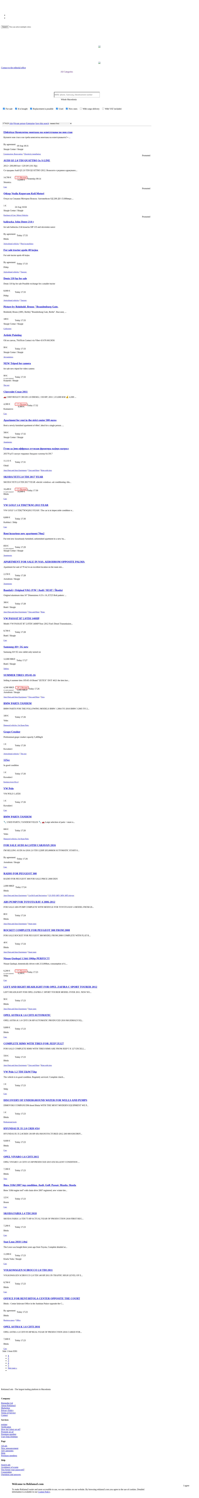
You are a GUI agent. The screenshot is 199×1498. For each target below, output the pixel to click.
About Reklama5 (8, 1405)
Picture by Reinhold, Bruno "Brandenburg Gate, (31, 306)
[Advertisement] (76, 116)
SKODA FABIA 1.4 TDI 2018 (20, 1213)
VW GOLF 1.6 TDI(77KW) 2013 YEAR (26, 505)
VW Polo (9, 788)
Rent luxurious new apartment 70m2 (24, 533)
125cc (7, 760)
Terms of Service (8, 1413)
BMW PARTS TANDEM (18, 703)
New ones (72, 109)
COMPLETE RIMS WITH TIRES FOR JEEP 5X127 (34, 1043)
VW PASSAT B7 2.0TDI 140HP (21, 618)
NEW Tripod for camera (17, 363)
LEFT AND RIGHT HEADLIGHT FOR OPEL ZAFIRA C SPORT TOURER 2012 (50, 986)
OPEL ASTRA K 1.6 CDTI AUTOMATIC (27, 1015)
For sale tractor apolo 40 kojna (21, 250)
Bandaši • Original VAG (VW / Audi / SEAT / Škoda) (33, 590)
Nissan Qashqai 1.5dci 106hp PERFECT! (27, 958)
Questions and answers (11, 1474)
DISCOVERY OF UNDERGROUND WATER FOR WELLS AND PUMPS (45, 1100)
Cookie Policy (44, 1492)
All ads (4, 1446)
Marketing (5, 1408)
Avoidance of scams (9, 1467)
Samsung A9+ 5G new (16, 646)
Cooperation (6, 1472)
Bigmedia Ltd (7, 1403)
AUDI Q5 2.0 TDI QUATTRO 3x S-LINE (27, 160)
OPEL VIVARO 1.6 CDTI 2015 (21, 1156)
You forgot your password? (12, 1470)
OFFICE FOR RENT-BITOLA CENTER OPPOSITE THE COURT (42, 1298)
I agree (186, 1485)
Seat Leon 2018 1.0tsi (15, 1241)
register (4, 1424)
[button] (73, 71)
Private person (19, 123)
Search (5, 27)
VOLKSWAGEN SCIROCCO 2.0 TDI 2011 (28, 1270)
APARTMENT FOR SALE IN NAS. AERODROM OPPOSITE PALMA (44, 561)
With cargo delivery (91, 109)
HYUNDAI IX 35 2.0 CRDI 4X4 (22, 1128)
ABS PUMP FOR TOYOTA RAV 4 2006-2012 (29, 901)
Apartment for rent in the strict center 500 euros (30, 420)
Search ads (5, 1465)
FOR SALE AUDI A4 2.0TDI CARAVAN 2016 (30, 845)
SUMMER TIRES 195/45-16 (20, 675)
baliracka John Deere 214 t (19, 221)
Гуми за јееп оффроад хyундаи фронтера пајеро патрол (36, 448)
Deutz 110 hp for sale (15, 278)
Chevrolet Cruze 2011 (16, 391)
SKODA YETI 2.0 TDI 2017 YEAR (23, 476)
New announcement (9, 1448)
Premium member (8, 1434)
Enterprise (30, 123)
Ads (11, 123)
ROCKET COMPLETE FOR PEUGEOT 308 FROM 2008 (37, 930)
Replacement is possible (42, 109)
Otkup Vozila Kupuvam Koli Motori (24, 193)
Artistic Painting (13, 335)
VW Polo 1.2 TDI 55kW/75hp (20, 1071)
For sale (8, 109)
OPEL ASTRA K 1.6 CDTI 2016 (22, 1326)
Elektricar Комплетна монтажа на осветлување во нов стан (38, 132)
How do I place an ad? (10, 1429)
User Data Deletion (9, 1437)
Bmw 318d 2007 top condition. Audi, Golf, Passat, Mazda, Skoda (40, 1185)
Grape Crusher (12, 731)
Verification (6, 1427)
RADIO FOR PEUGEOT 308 (20, 873)
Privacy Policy (7, 1410)
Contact (4, 1415)
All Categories (7, 1451)
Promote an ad (7, 1432)
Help (3, 1453)
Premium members (9, 1455)
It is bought (22, 109)
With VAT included (112, 109)
